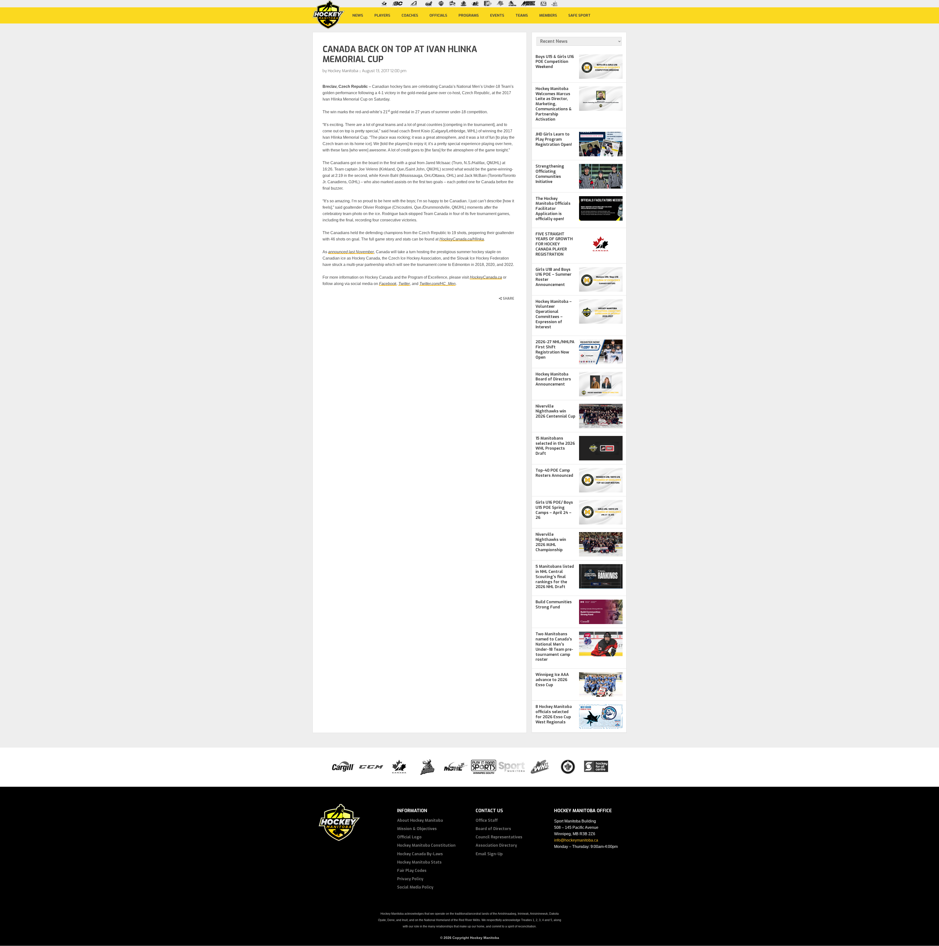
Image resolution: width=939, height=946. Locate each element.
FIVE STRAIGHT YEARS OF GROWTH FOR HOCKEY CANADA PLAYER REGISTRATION (554, 244)
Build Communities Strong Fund (554, 604)
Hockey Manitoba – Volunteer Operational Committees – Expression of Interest (554, 314)
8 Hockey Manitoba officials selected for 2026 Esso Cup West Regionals (554, 714)
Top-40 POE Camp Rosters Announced (554, 473)
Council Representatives (499, 837)
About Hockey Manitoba (420, 820)
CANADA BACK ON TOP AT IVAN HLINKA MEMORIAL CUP (400, 54)
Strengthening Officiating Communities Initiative (550, 174)
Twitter (404, 284)
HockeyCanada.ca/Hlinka (461, 239)
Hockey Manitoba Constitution (426, 845)
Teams (521, 15)
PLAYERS (382, 15)
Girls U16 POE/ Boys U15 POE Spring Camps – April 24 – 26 (554, 510)
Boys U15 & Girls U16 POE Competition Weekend (555, 61)
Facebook (387, 284)
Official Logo (409, 837)
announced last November (351, 252)
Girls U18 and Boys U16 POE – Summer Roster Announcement (553, 277)
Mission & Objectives (417, 828)
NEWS (357, 15)
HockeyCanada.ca (486, 277)
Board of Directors (493, 828)
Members (548, 15)
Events (497, 15)
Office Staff (487, 820)
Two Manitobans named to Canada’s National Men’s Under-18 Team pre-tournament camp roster (554, 646)
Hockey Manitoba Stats (419, 862)
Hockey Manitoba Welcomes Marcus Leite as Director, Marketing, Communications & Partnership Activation (554, 104)
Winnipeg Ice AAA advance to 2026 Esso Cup (552, 679)
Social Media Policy (415, 887)
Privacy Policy (410, 878)
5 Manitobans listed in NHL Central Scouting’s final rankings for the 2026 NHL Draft (555, 576)
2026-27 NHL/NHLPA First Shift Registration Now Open (555, 349)
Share (508, 298)
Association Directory (496, 845)
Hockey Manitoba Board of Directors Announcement (553, 379)
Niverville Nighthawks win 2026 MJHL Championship (551, 542)
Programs (468, 15)
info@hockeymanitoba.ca (576, 840)
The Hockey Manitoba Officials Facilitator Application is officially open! (553, 208)
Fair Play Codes (411, 870)
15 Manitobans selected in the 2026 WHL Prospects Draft (555, 446)
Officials (438, 15)
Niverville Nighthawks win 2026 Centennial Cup (555, 411)
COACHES (410, 15)
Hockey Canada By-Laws (420, 853)
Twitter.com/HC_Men (437, 284)
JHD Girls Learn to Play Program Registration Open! (554, 139)
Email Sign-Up (489, 853)
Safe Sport (579, 15)
